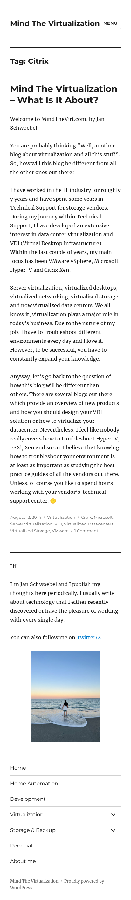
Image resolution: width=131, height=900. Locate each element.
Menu (110, 23)
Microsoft (103, 517)
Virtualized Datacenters (88, 523)
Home (18, 768)
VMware (60, 530)
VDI (58, 523)
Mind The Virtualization (55, 23)
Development (28, 799)
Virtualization (61, 517)
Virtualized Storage (30, 530)
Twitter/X (89, 637)
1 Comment (86, 530)
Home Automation (34, 783)
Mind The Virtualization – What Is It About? (63, 94)
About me (23, 861)
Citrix (86, 517)
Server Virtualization (31, 523)
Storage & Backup (33, 830)
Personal (21, 846)
